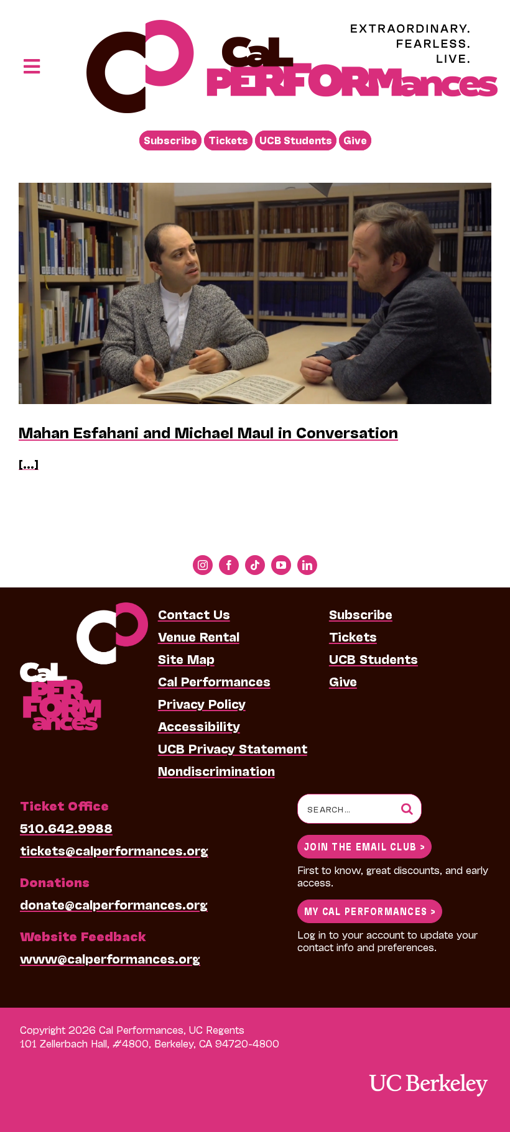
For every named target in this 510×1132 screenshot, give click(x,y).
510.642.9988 (66, 827)
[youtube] (281, 565)
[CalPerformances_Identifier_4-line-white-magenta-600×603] (84, 608)
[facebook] (229, 565)
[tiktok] (255, 565)
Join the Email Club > (364, 846)
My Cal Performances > (369, 910)
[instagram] (203, 565)
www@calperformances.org (110, 957)
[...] (29, 464)
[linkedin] (307, 565)
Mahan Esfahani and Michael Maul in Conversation (208, 432)
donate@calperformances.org (114, 903)
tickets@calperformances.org (114, 849)
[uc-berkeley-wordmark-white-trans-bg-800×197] (428, 1073)
